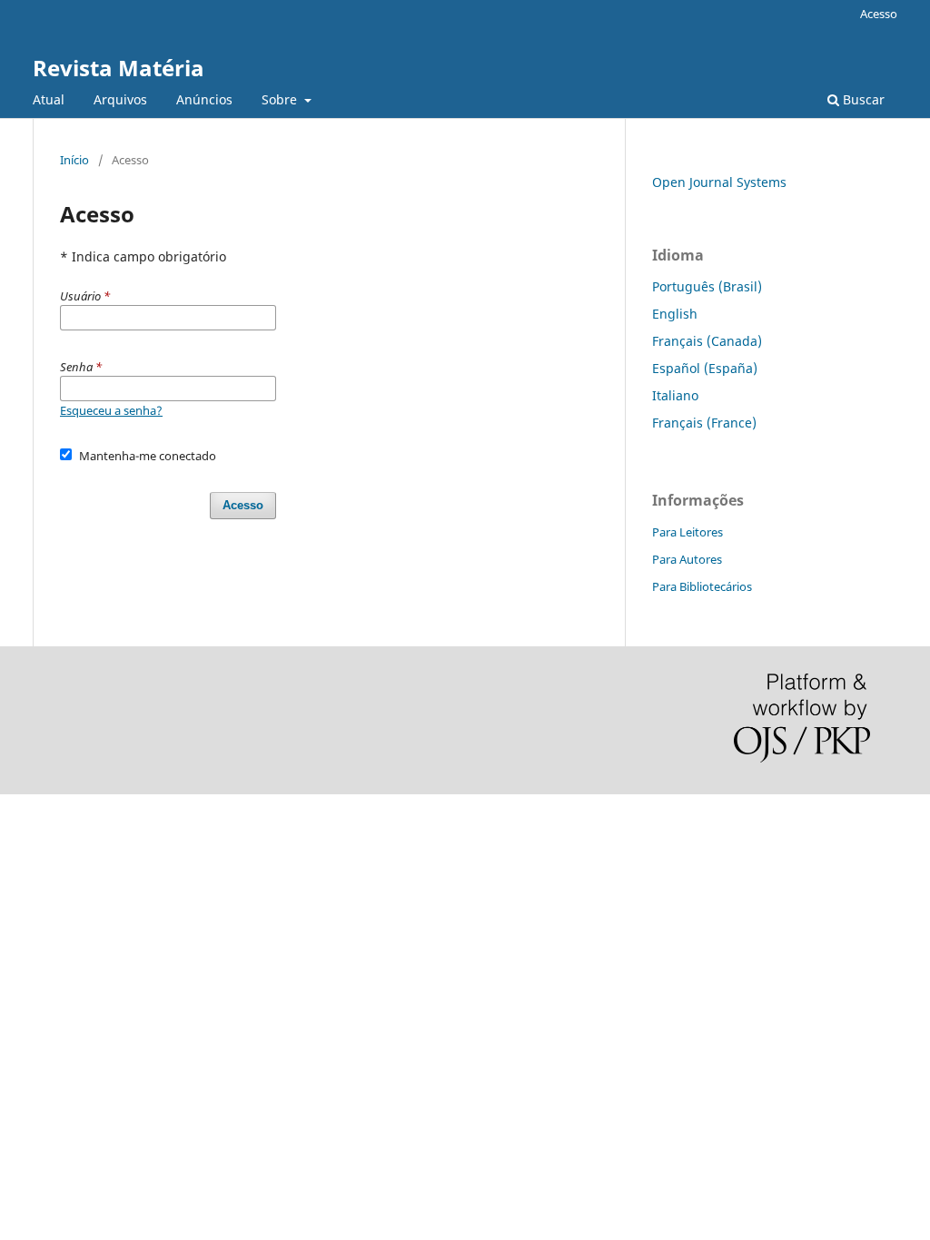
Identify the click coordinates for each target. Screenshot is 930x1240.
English (675, 313)
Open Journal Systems (719, 182)
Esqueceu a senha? (111, 410)
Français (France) (704, 422)
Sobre (281, 99)
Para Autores (687, 559)
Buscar (862, 99)
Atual (48, 99)
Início (74, 160)
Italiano (675, 395)
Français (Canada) (707, 340)
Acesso (878, 13)
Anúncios (204, 99)
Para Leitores (687, 532)
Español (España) (704, 368)
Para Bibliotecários (702, 586)
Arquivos (120, 99)
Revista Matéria (118, 68)
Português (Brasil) (707, 286)
